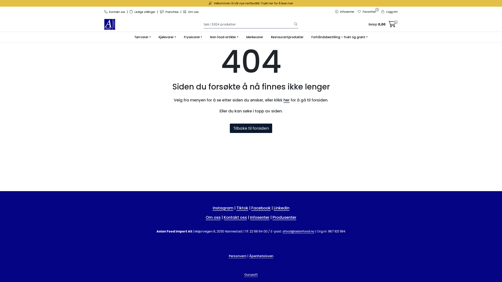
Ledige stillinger (145, 12)
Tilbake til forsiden (251, 128)
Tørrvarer (141, 37)
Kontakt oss (117, 12)
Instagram (223, 208)
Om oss (193, 12)
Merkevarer (254, 37)
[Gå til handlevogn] (392, 25)
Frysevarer (192, 37)
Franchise (172, 12)
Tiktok (242, 208)
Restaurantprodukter (287, 37)
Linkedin (281, 208)
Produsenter (284, 217)
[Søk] (295, 24)
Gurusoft (251, 274)
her (287, 100)
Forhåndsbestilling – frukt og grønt (338, 37)
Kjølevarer (166, 37)
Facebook (261, 208)
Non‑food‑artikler (223, 37)
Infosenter (259, 217)
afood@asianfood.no (298, 231)
